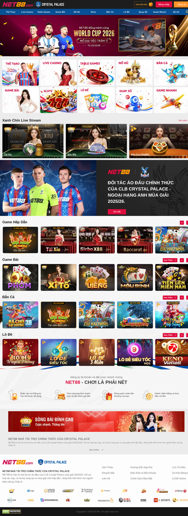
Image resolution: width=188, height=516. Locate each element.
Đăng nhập (163, 4)
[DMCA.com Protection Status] (11, 511)
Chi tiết (117, 211)
